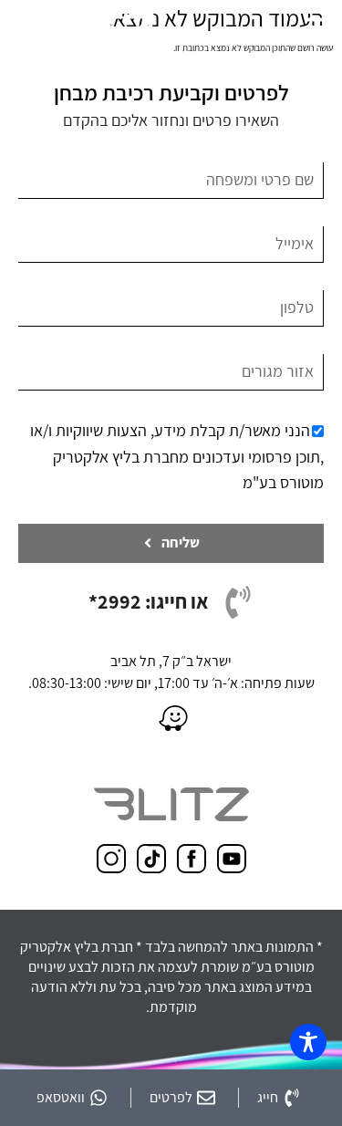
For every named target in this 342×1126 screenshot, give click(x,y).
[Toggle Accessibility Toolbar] (308, 1042)
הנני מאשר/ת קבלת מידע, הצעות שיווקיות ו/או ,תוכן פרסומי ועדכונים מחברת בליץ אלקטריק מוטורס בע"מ (177, 457)
